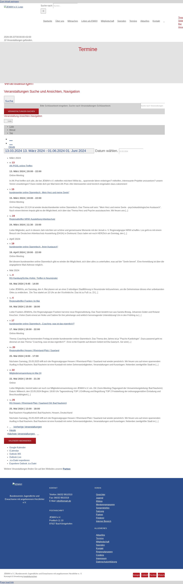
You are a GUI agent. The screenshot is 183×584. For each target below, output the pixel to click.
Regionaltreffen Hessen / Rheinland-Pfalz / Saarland (34, 350)
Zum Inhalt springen (9, 1)
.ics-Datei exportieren (19, 460)
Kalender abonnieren (20, 441)
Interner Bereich (103, 521)
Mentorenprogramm (105, 504)
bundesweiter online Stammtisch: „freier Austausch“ (33, 247)
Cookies (100, 555)
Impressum (101, 558)
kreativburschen (30, 576)
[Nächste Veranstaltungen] (11, 143)
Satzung (100, 511)
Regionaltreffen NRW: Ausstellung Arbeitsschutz (32, 219)
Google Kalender (17, 447)
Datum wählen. (107, 151)
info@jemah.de (64, 501)
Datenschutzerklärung (106, 562)
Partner (99, 514)
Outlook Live (15, 457)
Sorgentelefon (102, 508)
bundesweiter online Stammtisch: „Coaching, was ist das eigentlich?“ (42, 324)
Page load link (7, 582)
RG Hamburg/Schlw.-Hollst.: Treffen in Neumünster (33, 278)
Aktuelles (100, 535)
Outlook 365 (15, 454)
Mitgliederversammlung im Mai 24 (25, 373)
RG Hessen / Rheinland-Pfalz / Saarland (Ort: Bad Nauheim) (38, 403)
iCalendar (14, 451)
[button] (164, 21)
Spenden (100, 545)
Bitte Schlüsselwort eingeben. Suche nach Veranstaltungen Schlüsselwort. (75, 106)
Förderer (100, 518)
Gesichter (100, 494)
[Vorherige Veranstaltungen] (11, 139)
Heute (12, 147)
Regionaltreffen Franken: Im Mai (24, 301)
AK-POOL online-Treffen (20, 166)
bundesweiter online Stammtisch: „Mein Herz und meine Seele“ (39, 192)
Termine (100, 538)
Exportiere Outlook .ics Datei (22, 463)
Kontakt (99, 548)
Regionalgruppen (104, 552)
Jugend (99, 498)
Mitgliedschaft (102, 542)
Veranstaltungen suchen (21, 111)
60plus (99, 501)
